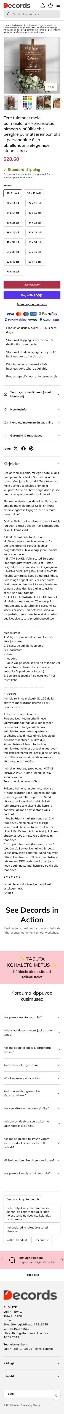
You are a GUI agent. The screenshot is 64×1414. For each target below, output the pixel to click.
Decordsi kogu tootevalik (41, 25)
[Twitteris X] (16, 448)
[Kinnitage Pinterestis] (31, 448)
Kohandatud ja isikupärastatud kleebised (27, 1229)
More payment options (32, 304)
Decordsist (41, 1240)
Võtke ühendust (17, 1240)
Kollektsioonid (19, 25)
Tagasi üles (32, 1274)
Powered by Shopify (30, 1405)
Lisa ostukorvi (32, 284)
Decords (15, 1405)
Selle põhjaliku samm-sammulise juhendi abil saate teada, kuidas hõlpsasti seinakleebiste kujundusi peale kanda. (29, 1213)
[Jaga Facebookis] (23, 448)
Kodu (6, 25)
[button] (50, 5)
